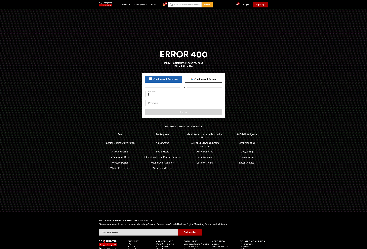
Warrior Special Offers (165, 244)
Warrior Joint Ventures (162, 163)
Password (153, 103)
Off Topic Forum (205, 163)
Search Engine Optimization (120, 143)
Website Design (120, 163)
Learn (154, 4)
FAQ (129, 244)
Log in (183, 112)
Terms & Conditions (220, 246)
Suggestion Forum (162, 168)
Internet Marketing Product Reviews (162, 157)
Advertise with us (191, 246)
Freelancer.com (246, 244)
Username (152, 91)
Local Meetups (246, 163)
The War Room (162, 246)
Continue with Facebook (165, 79)
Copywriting (247, 151)
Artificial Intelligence (247, 134)
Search (207, 4)
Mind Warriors (205, 157)
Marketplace (162, 134)
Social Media (162, 151)
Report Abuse (133, 246)
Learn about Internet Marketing (196, 244)
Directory (215, 244)
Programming (247, 157)
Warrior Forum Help (120, 168)
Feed (120, 134)
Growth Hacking (120, 151)
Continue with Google (205, 79)
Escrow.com (245, 246)
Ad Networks (162, 143)
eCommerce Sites (120, 157)
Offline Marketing (204, 151)
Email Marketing (247, 143)
